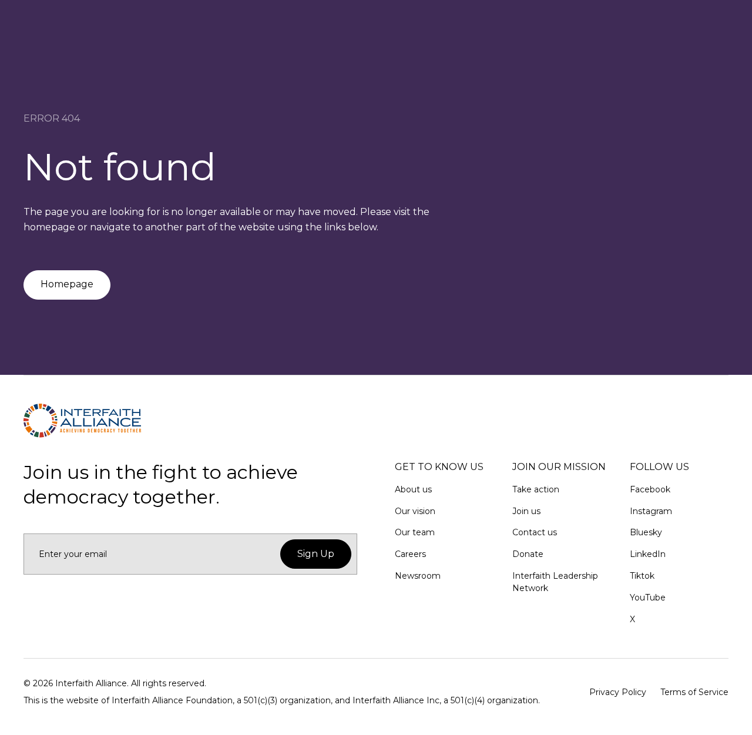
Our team (415, 532)
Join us (526, 511)
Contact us (534, 532)
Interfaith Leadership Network (555, 581)
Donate (527, 554)
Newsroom (418, 575)
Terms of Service (694, 692)
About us (413, 489)
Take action (535, 489)
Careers (410, 554)
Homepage (67, 284)
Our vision (415, 511)
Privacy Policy (617, 692)
